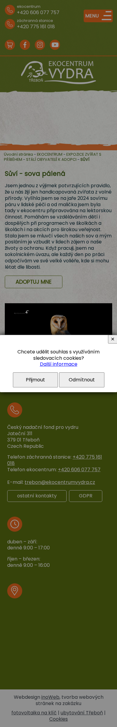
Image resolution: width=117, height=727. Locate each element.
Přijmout (35, 379)
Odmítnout (82, 379)
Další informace (58, 364)
